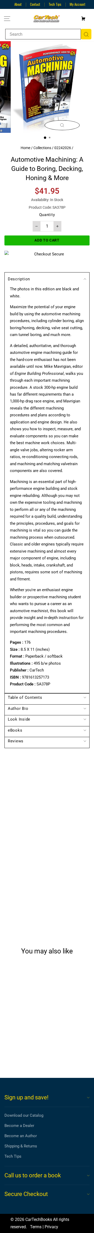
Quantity (47, 214)
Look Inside (19, 719)
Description (19, 279)
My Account (77, 4)
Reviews (16, 741)
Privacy (51, 1226)
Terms (36, 1226)
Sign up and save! (26, 1097)
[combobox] (43, 34)
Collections (42, 148)
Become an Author (20, 1136)
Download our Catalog (23, 1115)
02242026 (62, 148)
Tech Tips (55, 4)
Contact (35, 4)
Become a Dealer (19, 1125)
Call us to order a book (32, 1175)
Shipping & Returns (20, 1146)
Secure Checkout (26, 1194)
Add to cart (21, 1054)
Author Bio (18, 708)
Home (25, 148)
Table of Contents (25, 697)
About (18, 4)
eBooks (15, 730)
